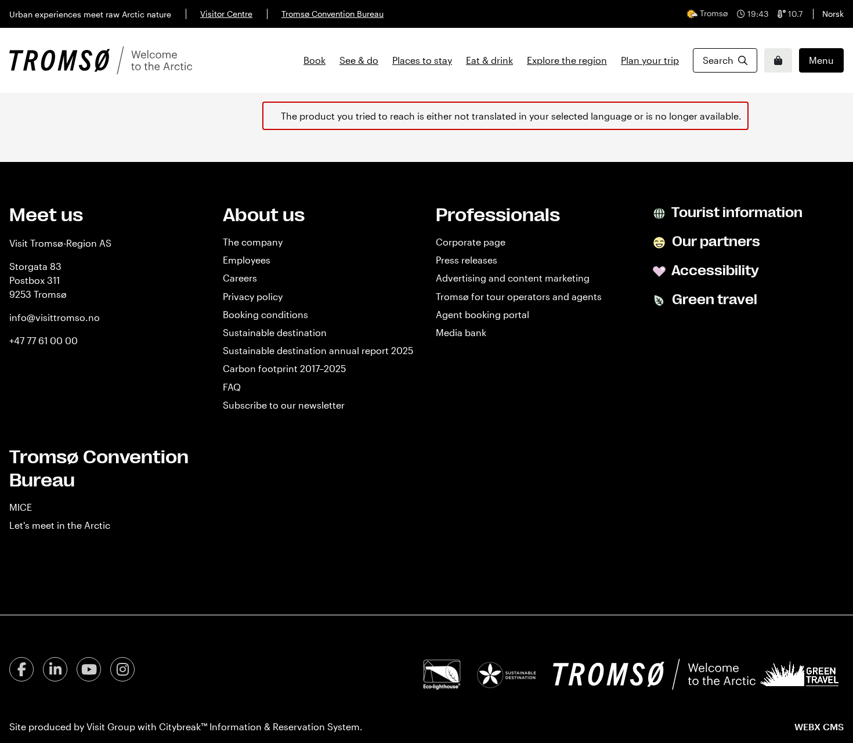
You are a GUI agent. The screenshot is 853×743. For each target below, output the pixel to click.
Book (314, 60)
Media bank (461, 332)
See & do (358, 60)
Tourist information (736, 212)
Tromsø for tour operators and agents (519, 296)
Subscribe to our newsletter (284, 404)
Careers (240, 277)
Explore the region (567, 60)
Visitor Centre (226, 14)
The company (253, 241)
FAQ (232, 386)
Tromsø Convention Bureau (332, 14)
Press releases (466, 259)
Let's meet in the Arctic (59, 525)
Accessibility (714, 270)
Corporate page (470, 241)
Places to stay (422, 60)
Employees (246, 259)
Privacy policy (253, 296)
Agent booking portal (482, 314)
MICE (20, 507)
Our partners (714, 241)
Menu (821, 60)
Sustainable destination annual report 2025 (318, 350)
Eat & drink (489, 60)
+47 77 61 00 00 (43, 340)
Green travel (713, 299)
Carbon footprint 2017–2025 (284, 368)
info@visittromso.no (54, 317)
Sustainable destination (275, 332)
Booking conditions (265, 314)
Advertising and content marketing (513, 277)
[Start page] (100, 60)
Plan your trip (650, 60)
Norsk (833, 14)
